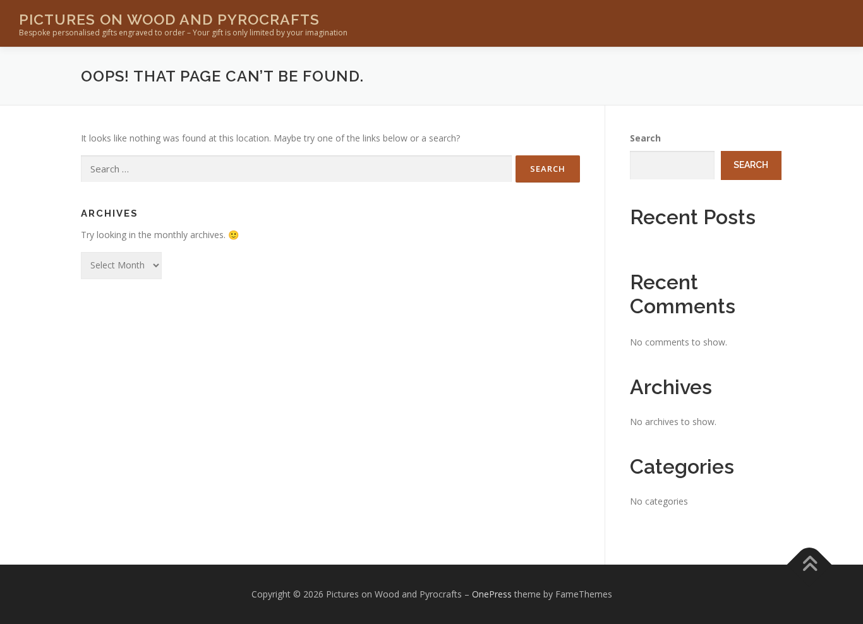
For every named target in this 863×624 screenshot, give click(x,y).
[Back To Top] (809, 565)
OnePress (492, 594)
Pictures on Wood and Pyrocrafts (169, 19)
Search (645, 138)
